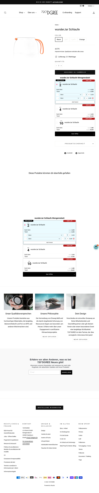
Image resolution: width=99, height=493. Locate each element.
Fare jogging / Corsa (85, 446)
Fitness (81, 432)
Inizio (56, 25)
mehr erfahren (49, 336)
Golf (80, 439)
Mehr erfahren (81, 339)
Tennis (80, 449)
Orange (82, 39)
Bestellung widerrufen (49, 407)
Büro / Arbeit (64, 428)
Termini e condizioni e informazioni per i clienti (11, 467)
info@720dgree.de (32, 437)
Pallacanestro (83, 428)
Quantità (59, 61)
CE (5, 455)
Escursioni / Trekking (85, 456)
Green (73, 39)
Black (59, 39)
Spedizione (68, 51)
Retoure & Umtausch (10, 443)
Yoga (80, 460)
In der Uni (63, 439)
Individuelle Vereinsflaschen (49, 444)
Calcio (80, 435)
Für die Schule (64, 435)
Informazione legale (10, 471)
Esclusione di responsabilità (12, 459)
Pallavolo (81, 453)
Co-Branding (67, 12)
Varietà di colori (45, 434)
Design (43, 430)
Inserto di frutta (46, 438)
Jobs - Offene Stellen (10, 436)
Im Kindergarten (65, 432)
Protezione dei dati (9, 462)
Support (78, 12)
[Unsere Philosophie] (49, 302)
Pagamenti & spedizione (11, 440)
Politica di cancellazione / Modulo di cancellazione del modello (12, 449)
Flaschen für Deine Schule (48, 448)
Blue (66, 39)
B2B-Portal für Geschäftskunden (9, 432)
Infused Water (45, 441)
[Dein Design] (80, 302)
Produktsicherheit (75, 143)
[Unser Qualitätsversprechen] (18, 302)
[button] (10, 200)
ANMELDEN (66, 372)
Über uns (31, 12)
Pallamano (82, 442)
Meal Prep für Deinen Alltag (68, 446)
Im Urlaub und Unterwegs (67, 442)
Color (58, 35)
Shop (21, 12)
